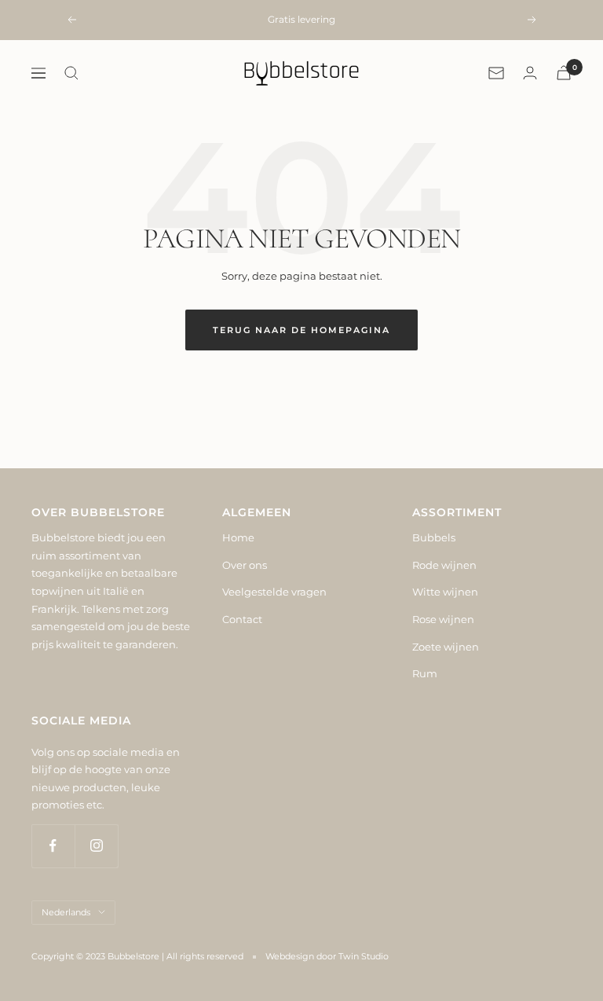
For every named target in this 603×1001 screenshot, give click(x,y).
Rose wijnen (443, 619)
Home (238, 537)
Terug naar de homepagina (301, 330)
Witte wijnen (445, 591)
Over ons (244, 565)
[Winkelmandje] (564, 72)
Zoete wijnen (445, 646)
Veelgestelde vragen (274, 591)
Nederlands (66, 912)
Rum (424, 673)
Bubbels (433, 537)
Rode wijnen (444, 565)
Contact (242, 619)
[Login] (530, 72)
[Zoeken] (71, 73)
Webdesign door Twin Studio (327, 956)
